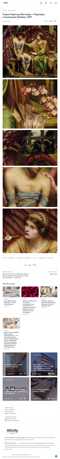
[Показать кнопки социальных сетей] (41, 3)
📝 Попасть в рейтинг (11, 416)
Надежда (27, 258)
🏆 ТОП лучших (9, 407)
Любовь (12, 258)
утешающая (42, 258)
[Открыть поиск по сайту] (50, 3)
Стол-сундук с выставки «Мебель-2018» (41, 390)
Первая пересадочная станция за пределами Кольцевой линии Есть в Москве (16, 391)
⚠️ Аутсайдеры (9, 411)
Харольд (51, 258)
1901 (5, 258)
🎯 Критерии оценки (10, 418)
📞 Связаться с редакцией (12, 420)
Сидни (34, 258)
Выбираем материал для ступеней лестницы (13, 365)
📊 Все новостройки (10, 413)
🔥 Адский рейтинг (10, 409)
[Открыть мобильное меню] (55, 3)
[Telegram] (56, 456)
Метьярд (19, 258)
